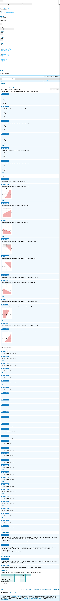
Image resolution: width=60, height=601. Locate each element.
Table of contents (55, 89)
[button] (3, 61)
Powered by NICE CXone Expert (15, 596)
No (16, 592)
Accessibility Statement (38, 598)
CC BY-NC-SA (14, 586)
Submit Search (3, 20)
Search (3, 79)
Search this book (3, 17)
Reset (2, 27)
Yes (12, 592)
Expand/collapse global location (58, 80)
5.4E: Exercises (3, 586)
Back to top (2, 589)
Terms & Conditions (30, 598)
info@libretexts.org (5, 599)
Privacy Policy (24, 598)
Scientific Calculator (5, 54)
